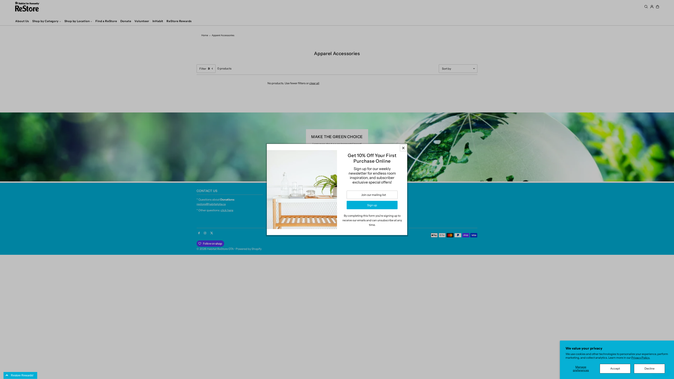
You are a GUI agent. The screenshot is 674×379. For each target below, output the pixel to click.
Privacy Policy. (640, 357)
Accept (615, 368)
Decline (650, 368)
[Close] (403, 148)
